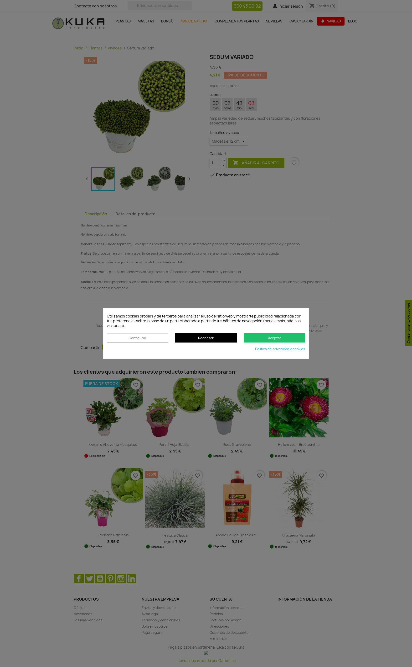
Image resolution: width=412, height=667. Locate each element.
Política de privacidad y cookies (280, 349)
